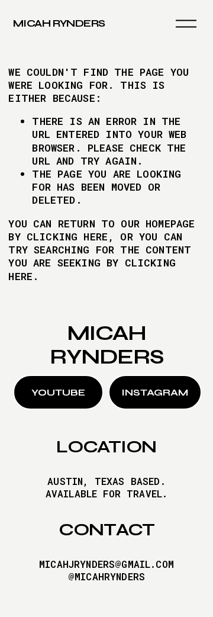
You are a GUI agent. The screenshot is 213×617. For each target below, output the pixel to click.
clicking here (67, 236)
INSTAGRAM (154, 392)
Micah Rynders (59, 23)
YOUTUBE (58, 392)
